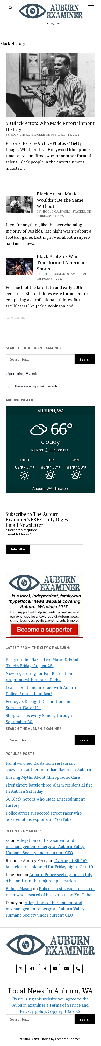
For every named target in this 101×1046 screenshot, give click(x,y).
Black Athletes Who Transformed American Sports (61, 262)
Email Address (18, 534)
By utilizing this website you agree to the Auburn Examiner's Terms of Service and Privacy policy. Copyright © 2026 (50, 1005)
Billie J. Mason (19, 888)
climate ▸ (50, 488)
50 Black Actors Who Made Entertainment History (50, 126)
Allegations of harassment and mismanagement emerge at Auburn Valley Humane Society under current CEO (45, 846)
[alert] (51, 386)
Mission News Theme (35, 1039)
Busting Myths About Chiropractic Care (43, 777)
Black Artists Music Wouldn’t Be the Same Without (60, 199)
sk (8, 840)
